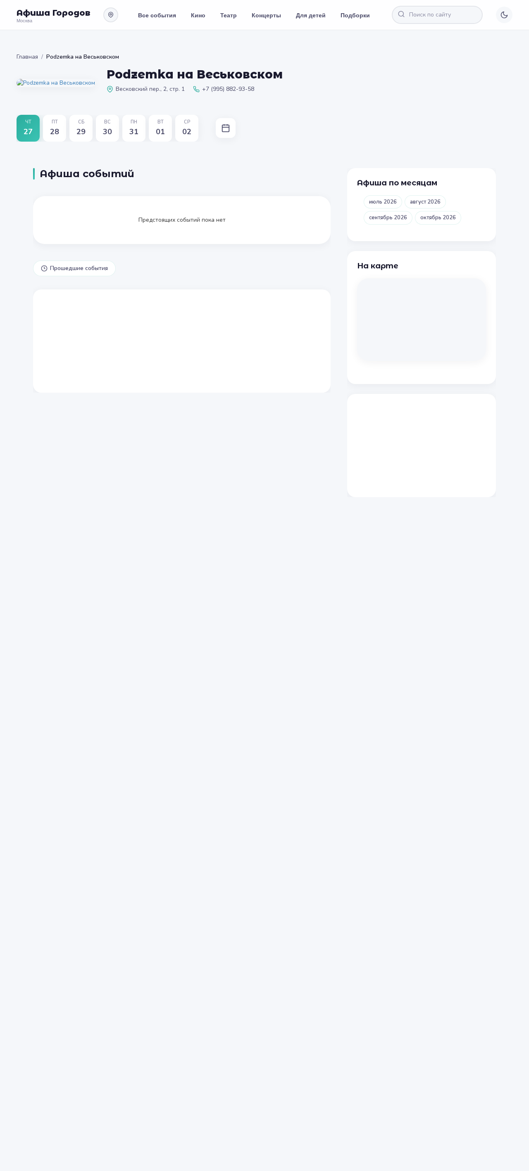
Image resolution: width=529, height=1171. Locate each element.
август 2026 (425, 202)
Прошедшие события (79, 268)
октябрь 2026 (438, 217)
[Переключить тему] (504, 15)
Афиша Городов (53, 13)
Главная (27, 57)
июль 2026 (383, 202)
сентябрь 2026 (388, 217)
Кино (198, 15)
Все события (157, 15)
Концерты (266, 15)
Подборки (355, 15)
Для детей (311, 15)
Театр (228, 15)
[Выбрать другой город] (110, 14)
